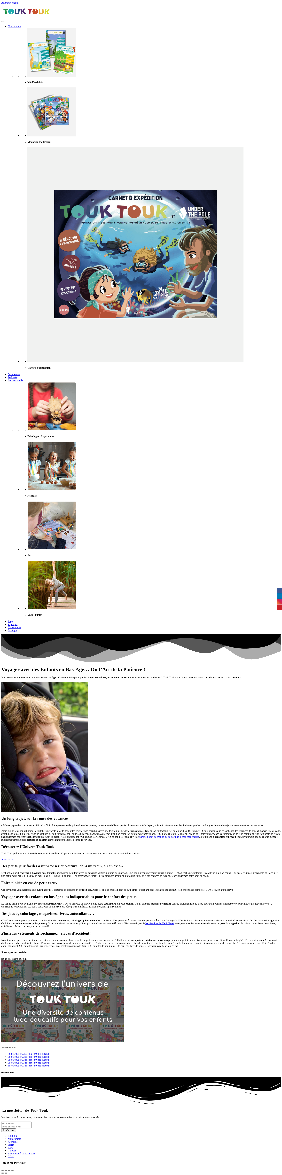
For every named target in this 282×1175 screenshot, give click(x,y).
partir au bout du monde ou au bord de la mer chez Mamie (169, 836)
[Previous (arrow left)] (2, 1173)
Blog (10, 621)
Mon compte (14, 627)
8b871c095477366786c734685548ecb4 (28, 1053)
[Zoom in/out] (12, 1170)
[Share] (6, 1170)
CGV (11, 1156)
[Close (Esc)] (2, 1170)
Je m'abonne (9, 1130)
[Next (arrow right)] (6, 1173)
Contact (12, 1150)
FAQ (10, 1147)
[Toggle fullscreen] (9, 1170)
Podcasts (12, 377)
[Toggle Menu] (2, 21)
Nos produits (14, 26)
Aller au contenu (9, 2)
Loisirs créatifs (15, 380)
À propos (12, 624)
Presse (11, 1144)
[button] (7, 859)
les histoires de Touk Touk (159, 923)
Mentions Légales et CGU (21, 1153)
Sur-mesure (14, 374)
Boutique (12, 630)
